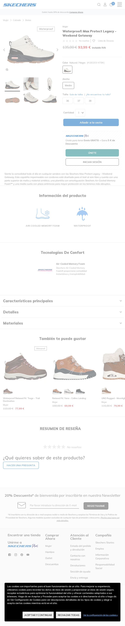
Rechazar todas (68, 615)
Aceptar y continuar (38, 615)
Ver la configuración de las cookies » (100, 615)
